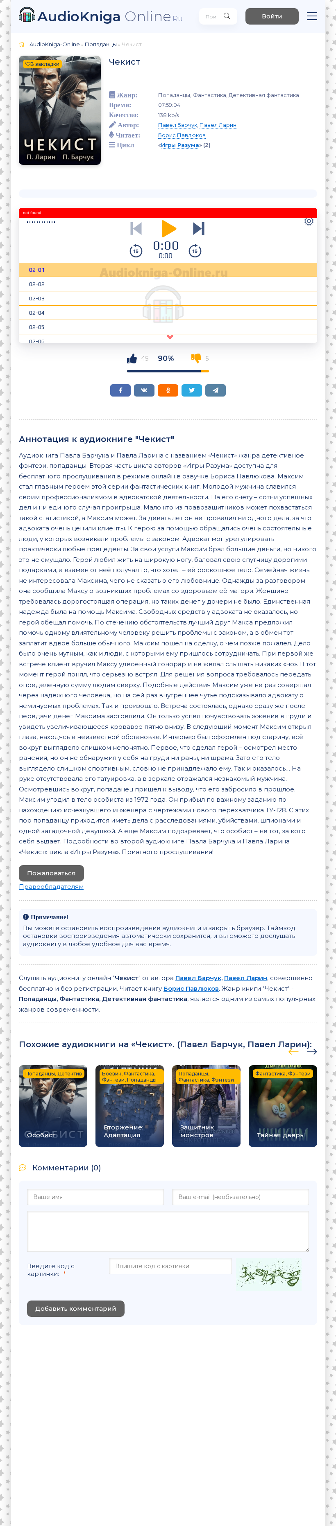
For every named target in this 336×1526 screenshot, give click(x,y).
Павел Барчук (177, 125)
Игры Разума (180, 145)
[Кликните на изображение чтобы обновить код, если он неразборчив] (269, 1275)
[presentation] (293, 1050)
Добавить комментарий (75, 1308)
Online (110, 16)
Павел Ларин (218, 125)
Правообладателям (51, 886)
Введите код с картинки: (51, 1270)
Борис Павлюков (182, 135)
